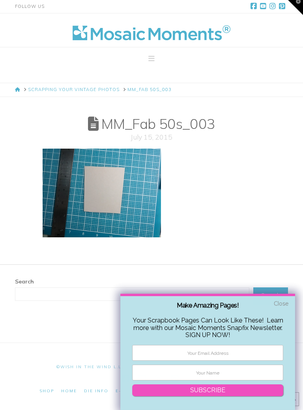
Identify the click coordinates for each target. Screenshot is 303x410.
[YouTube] (264, 6)
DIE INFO (96, 390)
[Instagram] (274, 6)
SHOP (47, 390)
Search (24, 281)
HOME (69, 390)
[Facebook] (255, 6)
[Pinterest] (283, 6)
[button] (151, 58)
